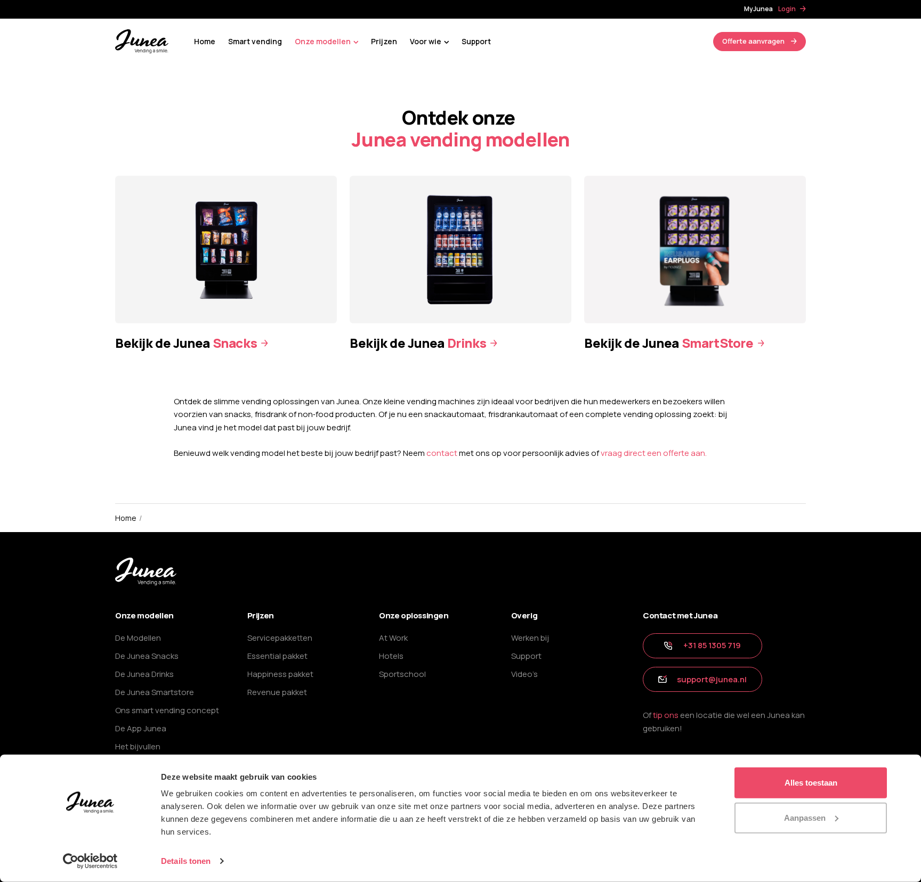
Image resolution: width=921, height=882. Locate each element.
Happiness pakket (280, 674)
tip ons (665, 715)
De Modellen (138, 637)
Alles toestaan (811, 782)
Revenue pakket (277, 692)
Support (476, 41)
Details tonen (186, 860)
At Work (393, 637)
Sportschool (402, 674)
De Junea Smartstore (154, 692)
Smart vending (255, 41)
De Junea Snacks (147, 656)
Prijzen (384, 41)
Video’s (524, 674)
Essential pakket (277, 656)
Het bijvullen (137, 746)
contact (441, 453)
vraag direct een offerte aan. (654, 453)
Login (787, 8)
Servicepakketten (279, 637)
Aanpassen (805, 817)
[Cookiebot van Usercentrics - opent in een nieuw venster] (90, 861)
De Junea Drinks (144, 674)
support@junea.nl (712, 679)
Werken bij (530, 637)
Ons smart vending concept (167, 710)
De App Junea (140, 728)
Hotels (391, 656)
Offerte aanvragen (753, 41)
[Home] (141, 40)
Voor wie (425, 41)
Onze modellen (323, 41)
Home (204, 41)
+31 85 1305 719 (712, 645)
